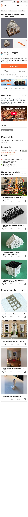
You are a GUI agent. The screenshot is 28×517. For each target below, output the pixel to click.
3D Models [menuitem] (7, 5)
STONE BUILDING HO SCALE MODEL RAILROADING (11, 253)
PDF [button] (25, 95)
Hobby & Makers (13, 10)
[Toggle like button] (3, 201)
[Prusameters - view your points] (18, 2)
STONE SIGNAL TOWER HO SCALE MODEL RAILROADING (13, 280)
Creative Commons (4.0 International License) (8, 154)
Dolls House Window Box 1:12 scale (13, 341)
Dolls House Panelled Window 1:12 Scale (13, 368)
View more (23, 173)
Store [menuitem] (13, 5)
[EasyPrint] (15, 1)
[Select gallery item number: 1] (13, 222)
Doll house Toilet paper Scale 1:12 (12, 396)
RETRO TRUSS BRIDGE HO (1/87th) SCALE (13, 225)
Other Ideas (22, 10)
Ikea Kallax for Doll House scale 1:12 (13, 314)
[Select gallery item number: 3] (15, 277)
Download (15, 66)
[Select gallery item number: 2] (14, 222)
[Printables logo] (1, 5)
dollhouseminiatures (7, 130)
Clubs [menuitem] (18, 5)
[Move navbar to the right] (26, 5)
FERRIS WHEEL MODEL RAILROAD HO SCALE (13, 198)
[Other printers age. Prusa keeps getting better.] (14, 82)
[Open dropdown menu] (26, 14)
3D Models (4, 10)
